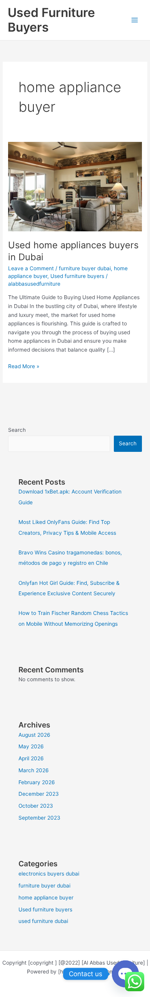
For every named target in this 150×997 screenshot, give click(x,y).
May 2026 (31, 746)
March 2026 (33, 770)
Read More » (23, 365)
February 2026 (36, 782)
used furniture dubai (43, 921)
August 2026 (34, 735)
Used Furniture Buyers (51, 20)
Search (17, 430)
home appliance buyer (45, 897)
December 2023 (38, 794)
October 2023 (35, 806)
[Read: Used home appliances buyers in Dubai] (75, 186)
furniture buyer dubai (85, 268)
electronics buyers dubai (48, 874)
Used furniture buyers (77, 276)
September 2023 (39, 818)
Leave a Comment (31, 268)
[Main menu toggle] (135, 20)
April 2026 (31, 758)
